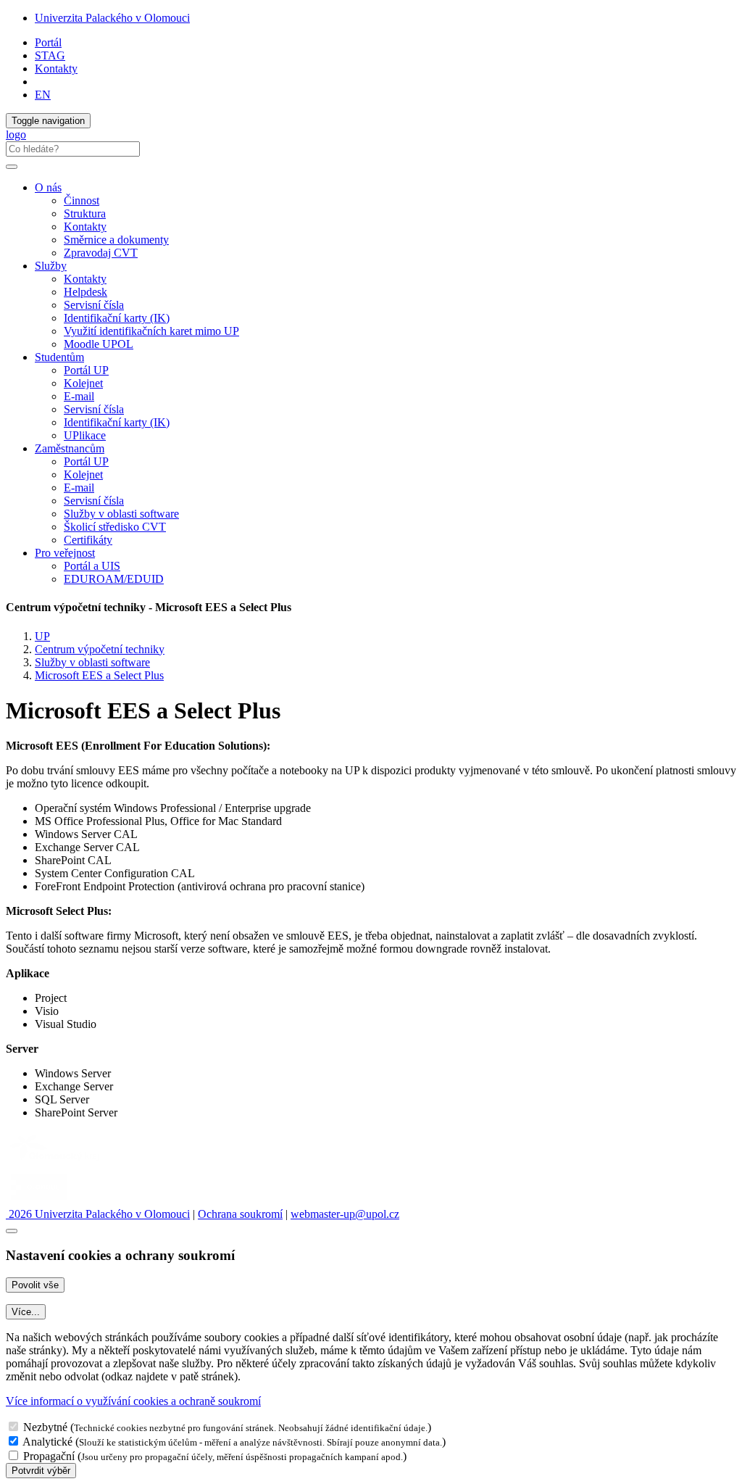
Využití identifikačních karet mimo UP (151, 331)
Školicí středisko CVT (115, 527)
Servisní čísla (94, 305)
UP (42, 636)
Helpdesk (85, 292)
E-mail (79, 396)
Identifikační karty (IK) (117, 318)
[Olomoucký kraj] (56, 1162)
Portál (48, 42)
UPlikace (85, 435)
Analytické (47, 1441)
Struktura (85, 213)
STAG (50, 55)
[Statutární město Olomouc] (39, 1201)
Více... (26, 1311)
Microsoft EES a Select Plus (99, 675)
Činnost (81, 200)
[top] (11, 1231)
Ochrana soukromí (240, 1214)
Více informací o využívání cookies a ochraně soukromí (133, 1401)
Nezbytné (45, 1427)
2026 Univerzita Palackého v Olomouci (98, 1214)
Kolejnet (83, 383)
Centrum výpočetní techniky (99, 649)
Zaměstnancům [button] (69, 448)
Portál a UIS (92, 566)
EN (43, 94)
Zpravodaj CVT (101, 252)
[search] (11, 167)
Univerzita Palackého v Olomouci (112, 18)
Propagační (49, 1456)
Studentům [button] (59, 357)
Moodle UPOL (98, 344)
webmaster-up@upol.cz (345, 1214)
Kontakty (56, 68)
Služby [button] (51, 266)
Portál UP (86, 370)
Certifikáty (88, 540)
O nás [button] (48, 187)
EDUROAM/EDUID (114, 579)
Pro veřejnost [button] (65, 553)
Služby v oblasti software (121, 513)
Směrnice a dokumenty (116, 239)
